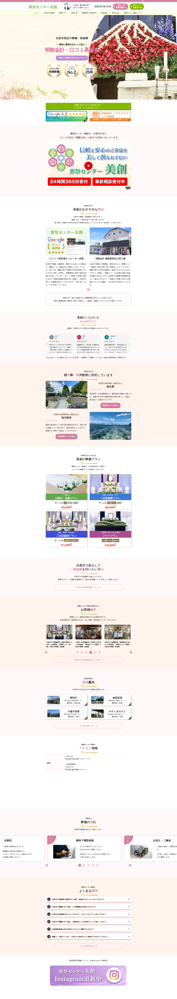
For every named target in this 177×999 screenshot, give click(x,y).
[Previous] (46, 652)
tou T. (69, 336)
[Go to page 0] (87, 355)
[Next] (131, 652)
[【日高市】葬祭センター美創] (43, 7)
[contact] (142, 1)
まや (96, 336)
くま (41, 336)
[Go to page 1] (89, 355)
